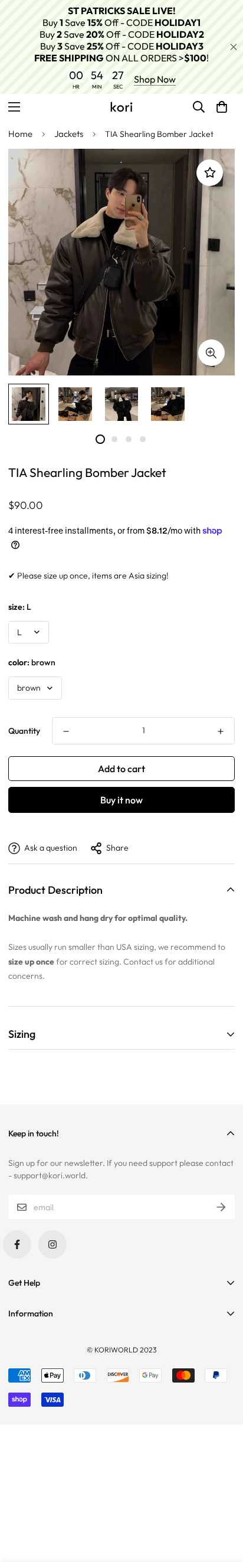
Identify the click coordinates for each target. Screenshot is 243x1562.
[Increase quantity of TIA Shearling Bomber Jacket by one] (220, 731)
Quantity (24, 731)
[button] (222, 107)
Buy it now (121, 800)
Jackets (68, 133)
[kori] (121, 107)
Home (20, 133)
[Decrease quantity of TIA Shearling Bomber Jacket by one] (66, 731)
